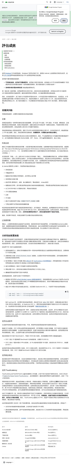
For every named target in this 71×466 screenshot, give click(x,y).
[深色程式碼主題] (66, 292)
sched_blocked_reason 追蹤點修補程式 (29, 279)
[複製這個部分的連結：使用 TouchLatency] (19, 370)
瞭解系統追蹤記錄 (41, 306)
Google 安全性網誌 (30, 438)
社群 (12, 458)
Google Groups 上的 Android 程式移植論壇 (35, 449)
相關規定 (4, 432)
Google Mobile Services (54, 441)
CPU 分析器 (7, 75)
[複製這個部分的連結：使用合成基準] (14, 321)
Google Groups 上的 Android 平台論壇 (35, 441)
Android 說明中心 (53, 429)
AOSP (3, 39)
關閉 (55, 20)
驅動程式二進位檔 (7, 443)
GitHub (4, 446)
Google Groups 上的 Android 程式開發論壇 (35, 445)
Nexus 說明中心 (52, 435)
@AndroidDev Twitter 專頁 (32, 432)
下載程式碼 (5, 435)
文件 (8, 39)
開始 (64, 20)
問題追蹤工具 (51, 446)
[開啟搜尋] (47, 2)
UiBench (28, 261)
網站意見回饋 (35, 458)
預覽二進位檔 (5, 438)
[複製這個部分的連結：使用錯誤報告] (14, 355)
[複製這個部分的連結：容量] (7, 119)
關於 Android (5, 458)
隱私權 (28, 458)
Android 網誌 (28, 435)
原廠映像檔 (5, 441)
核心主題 (14, 39)
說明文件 (4, 7)
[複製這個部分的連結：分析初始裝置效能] (20, 236)
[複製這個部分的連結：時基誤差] (10, 143)
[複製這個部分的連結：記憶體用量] (12, 220)
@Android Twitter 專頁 (31, 429)
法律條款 (17, 458)
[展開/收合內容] (14, 51)
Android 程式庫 (6, 429)
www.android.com (53, 438)
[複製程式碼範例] (68, 292)
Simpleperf (8, 73)
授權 (23, 458)
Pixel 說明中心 (52, 432)
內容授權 (23, 418)
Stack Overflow (52, 443)
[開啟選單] (3, 2)
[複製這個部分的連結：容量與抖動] (14, 110)
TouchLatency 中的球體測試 (42, 261)
